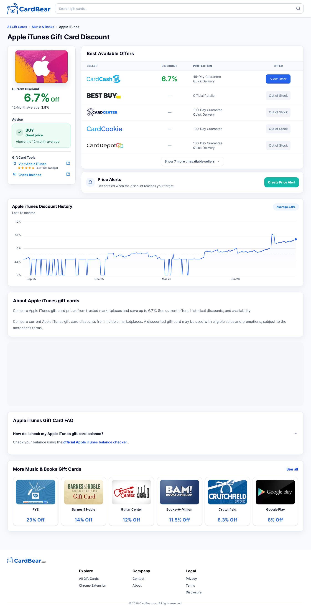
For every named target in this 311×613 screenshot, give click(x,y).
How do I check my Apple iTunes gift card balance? (58, 433)
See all (292, 469)
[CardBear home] (29, 8)
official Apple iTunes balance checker (95, 442)
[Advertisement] (155, 374)
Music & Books (43, 27)
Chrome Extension (92, 585)
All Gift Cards (17, 27)
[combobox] (179, 8)
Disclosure (193, 592)
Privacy (191, 578)
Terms (190, 585)
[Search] (298, 8)
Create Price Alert (281, 182)
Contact (138, 578)
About (137, 585)
